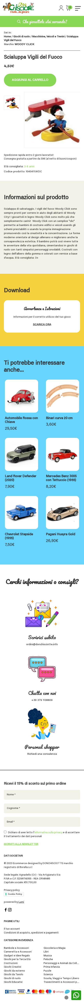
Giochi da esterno (14, 971)
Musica (48, 955)
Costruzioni (11, 963)
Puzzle (47, 971)
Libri (46, 952)
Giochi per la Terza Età (17, 959)
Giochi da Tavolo (13, 974)
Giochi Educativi (13, 982)
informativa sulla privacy (48, 832)
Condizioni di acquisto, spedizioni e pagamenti (31, 933)
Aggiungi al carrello (30, 80)
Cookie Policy (15, 894)
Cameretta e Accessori (18, 952)
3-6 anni (29, 166)
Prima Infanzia (52, 967)
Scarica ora (42, 324)
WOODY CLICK (24, 44)
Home (7, 37)
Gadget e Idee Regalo (17, 955)
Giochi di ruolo (21, 37)
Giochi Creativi (12, 967)
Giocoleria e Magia (54, 948)
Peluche (48, 959)
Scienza (48, 974)
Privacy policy (12, 890)
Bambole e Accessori (16, 948)
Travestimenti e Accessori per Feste (62, 982)
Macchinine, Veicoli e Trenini (48, 37)
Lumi (21, 902)
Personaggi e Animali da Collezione (62, 963)
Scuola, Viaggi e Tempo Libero (61, 978)
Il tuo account (12, 929)
